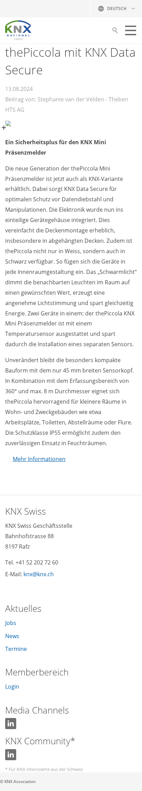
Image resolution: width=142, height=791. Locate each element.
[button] (130, 30)
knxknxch (38, 574)
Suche (115, 32)
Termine (16, 649)
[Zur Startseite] (18, 30)
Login (12, 686)
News (12, 636)
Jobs (10, 623)
